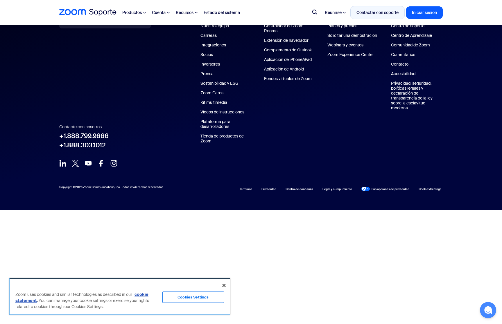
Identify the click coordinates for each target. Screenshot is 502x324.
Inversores (210, 64)
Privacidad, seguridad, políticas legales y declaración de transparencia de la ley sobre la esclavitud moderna (412, 96)
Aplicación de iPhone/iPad (288, 59)
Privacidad (268, 189)
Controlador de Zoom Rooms (284, 28)
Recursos (184, 12)
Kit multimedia (213, 102)
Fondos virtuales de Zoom (288, 78)
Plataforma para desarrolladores (215, 124)
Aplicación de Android (284, 69)
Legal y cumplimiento (337, 189)
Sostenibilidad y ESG (219, 83)
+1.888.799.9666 (84, 136)
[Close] (224, 285)
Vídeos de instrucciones (222, 112)
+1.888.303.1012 (82, 145)
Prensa (207, 73)
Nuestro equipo (214, 25)
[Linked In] (62, 163)
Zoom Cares (211, 92)
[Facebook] (101, 163)
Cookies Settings (193, 297)
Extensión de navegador (286, 40)
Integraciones (213, 45)
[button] (488, 310)
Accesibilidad (403, 73)
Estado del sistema (222, 12)
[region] (119, 296)
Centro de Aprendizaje (411, 35)
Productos (132, 12)
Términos (245, 189)
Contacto (399, 64)
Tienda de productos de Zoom (222, 139)
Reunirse (333, 12)
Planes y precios (342, 25)
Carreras (208, 35)
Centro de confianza (299, 189)
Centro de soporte (407, 25)
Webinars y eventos (345, 45)
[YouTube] (88, 163)
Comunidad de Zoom (410, 45)
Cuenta (159, 12)
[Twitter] (75, 163)
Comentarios (403, 54)
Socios (206, 54)
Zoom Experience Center (350, 54)
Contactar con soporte (377, 12)
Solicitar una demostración (352, 35)
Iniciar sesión (424, 12)
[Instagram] (113, 163)
